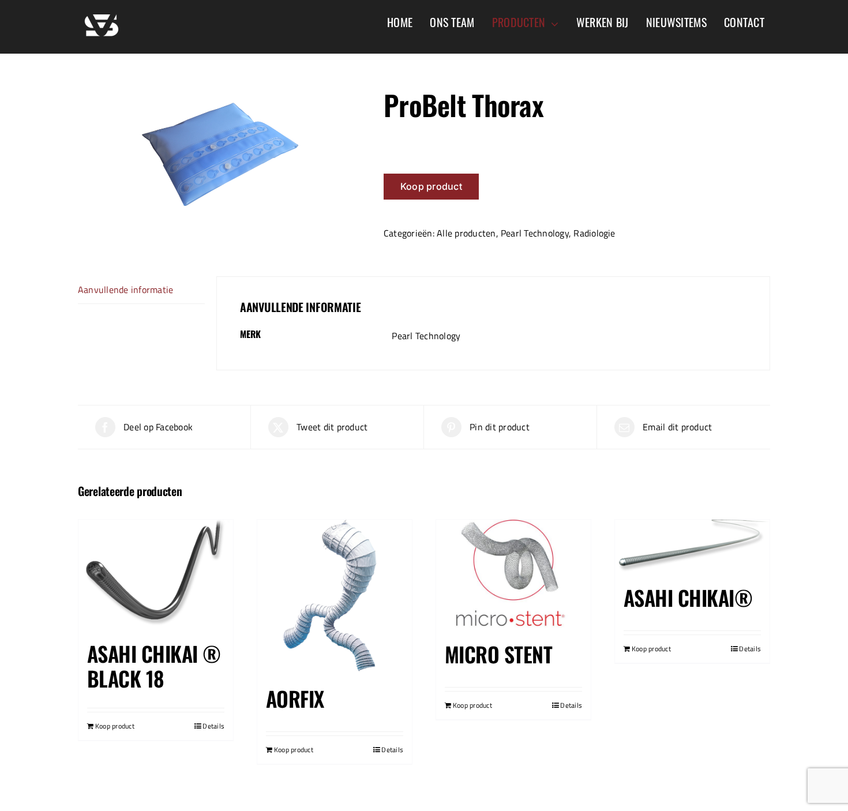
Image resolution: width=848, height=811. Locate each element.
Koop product (431, 186)
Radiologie (594, 233)
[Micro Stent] (513, 574)
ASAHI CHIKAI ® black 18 (153, 665)
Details (213, 726)
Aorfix (295, 698)
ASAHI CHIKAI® (688, 597)
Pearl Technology (535, 233)
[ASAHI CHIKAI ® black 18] (155, 574)
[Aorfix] (334, 597)
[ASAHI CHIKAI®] (692, 546)
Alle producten (466, 233)
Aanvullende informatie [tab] (125, 289)
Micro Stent (498, 654)
